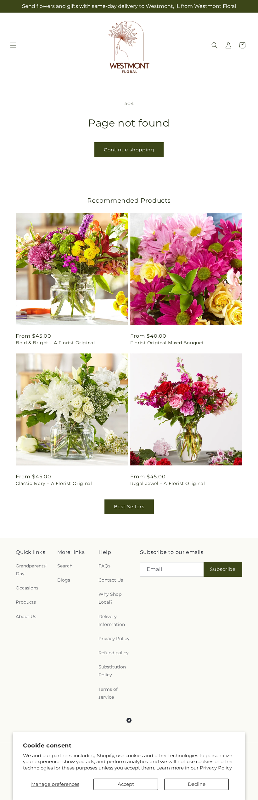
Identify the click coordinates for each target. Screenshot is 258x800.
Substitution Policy (112, 671)
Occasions (27, 588)
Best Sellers (129, 507)
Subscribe (223, 569)
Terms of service (108, 693)
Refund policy (113, 653)
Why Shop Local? (109, 598)
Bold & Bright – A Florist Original (55, 343)
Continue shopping (129, 150)
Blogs (63, 580)
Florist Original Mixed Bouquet (167, 343)
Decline (196, 784)
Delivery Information (111, 620)
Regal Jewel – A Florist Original (167, 483)
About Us (26, 616)
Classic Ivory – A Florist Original (54, 483)
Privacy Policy (216, 768)
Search (64, 566)
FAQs (104, 566)
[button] (13, 45)
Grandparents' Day (31, 570)
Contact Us (110, 580)
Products (26, 602)
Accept (126, 784)
